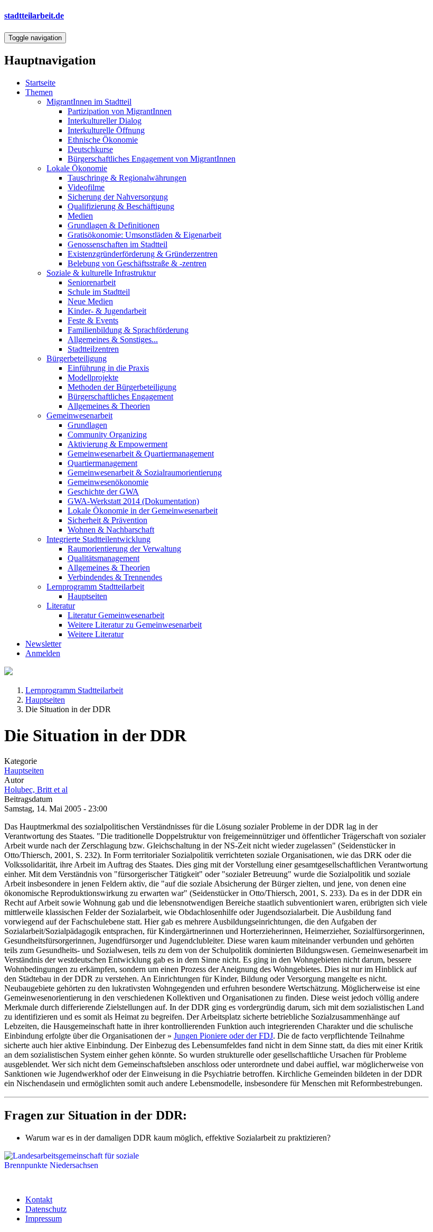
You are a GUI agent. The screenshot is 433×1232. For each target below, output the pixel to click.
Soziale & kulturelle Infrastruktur (101, 272)
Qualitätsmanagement (103, 558)
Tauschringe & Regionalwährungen (127, 177)
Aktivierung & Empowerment (117, 444)
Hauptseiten (87, 596)
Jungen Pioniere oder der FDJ (223, 1035)
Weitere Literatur (96, 634)
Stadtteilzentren (93, 348)
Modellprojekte (93, 377)
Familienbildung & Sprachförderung (128, 329)
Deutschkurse (90, 149)
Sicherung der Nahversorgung (118, 196)
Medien (80, 215)
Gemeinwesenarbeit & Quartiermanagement (141, 453)
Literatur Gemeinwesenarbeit (116, 615)
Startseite (40, 82)
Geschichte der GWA (103, 491)
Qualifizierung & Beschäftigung (121, 206)
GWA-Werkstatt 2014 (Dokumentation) (133, 501)
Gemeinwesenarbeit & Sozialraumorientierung (145, 472)
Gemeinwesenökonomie (108, 482)
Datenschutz (46, 1209)
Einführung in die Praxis (108, 367)
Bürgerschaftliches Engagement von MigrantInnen (152, 158)
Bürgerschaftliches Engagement (120, 396)
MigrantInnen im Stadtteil (88, 101)
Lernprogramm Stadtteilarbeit (95, 586)
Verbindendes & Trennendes (115, 577)
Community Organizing (107, 434)
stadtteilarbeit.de (34, 15)
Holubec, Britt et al (36, 789)
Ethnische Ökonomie (103, 139)
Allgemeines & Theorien (109, 406)
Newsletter (43, 643)
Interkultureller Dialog (105, 120)
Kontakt (38, 1199)
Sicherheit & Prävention (107, 520)
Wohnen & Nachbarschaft (111, 529)
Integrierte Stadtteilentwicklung (98, 539)
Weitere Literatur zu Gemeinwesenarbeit (135, 624)
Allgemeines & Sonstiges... (113, 339)
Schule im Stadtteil (99, 291)
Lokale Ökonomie (76, 168)
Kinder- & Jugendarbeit (107, 310)
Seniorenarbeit (92, 282)
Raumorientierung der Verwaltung (124, 548)
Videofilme (86, 187)
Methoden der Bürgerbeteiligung (122, 386)
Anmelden (42, 653)
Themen (39, 92)
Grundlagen (87, 425)
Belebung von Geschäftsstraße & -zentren (137, 263)
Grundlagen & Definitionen (113, 225)
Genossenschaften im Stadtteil (117, 244)
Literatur (60, 605)
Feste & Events (93, 320)
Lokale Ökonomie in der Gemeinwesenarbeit (143, 510)
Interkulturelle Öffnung (106, 130)
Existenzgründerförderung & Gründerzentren (143, 253)
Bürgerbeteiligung (76, 358)
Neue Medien (90, 301)
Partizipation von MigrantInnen (120, 111)
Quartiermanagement (102, 463)
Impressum (43, 1218)
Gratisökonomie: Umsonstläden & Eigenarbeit (144, 234)
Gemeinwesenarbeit (79, 415)
